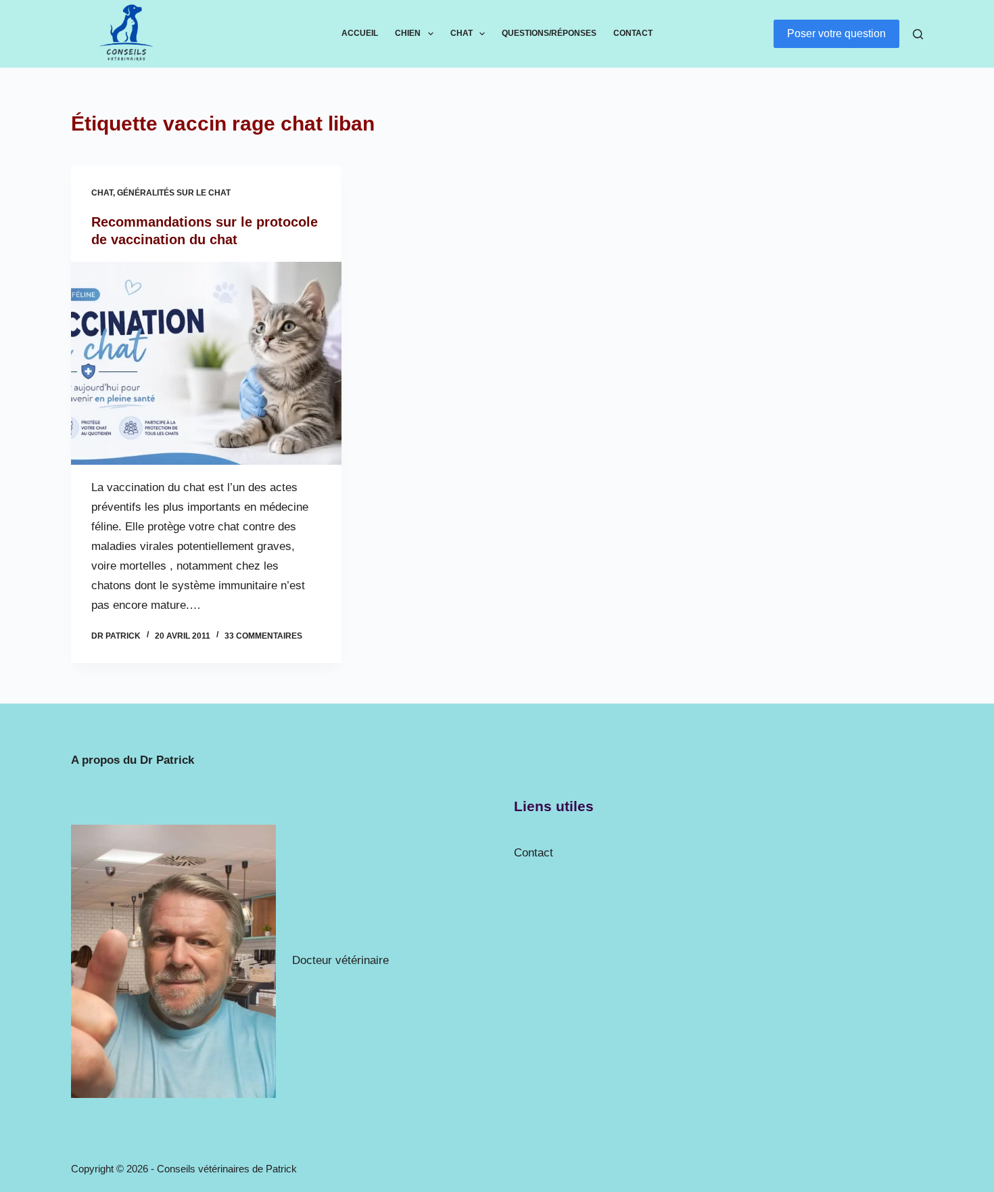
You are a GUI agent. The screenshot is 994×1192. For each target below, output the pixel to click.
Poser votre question (836, 33)
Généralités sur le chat (174, 193)
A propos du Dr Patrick (132, 760)
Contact (633, 33)
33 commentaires (263, 636)
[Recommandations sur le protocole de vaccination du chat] (206, 363)
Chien (408, 33)
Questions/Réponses (549, 33)
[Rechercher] (918, 34)
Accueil (359, 33)
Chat (461, 33)
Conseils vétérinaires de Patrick (227, 1168)
